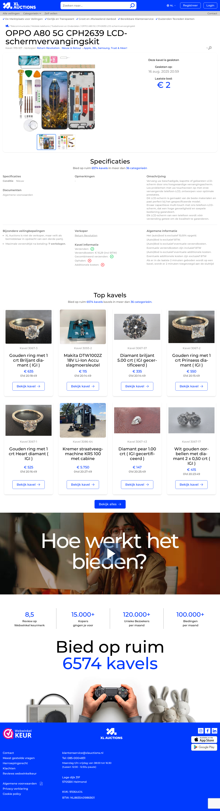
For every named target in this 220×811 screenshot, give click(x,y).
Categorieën (31, 13)
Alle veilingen (11, 13)
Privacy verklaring (15, 788)
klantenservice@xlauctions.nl (82, 753)
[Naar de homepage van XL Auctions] (19, 5)
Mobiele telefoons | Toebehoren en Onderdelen (55, 26)
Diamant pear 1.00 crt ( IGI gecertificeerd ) (137, 453)
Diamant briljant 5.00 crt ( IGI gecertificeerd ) (137, 360)
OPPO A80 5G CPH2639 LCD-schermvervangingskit (108, 26)
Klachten (9, 768)
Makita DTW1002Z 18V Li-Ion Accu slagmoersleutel (83, 360)
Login (210, 5)
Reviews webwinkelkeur (20, 773)
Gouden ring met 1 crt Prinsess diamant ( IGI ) (191, 360)
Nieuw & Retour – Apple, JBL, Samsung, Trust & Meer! (94, 48)
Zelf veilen (51, 13)
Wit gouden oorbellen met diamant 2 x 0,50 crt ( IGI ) (191, 456)
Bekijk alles (108, 504)
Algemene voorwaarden (18, 194)
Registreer (190, 5)
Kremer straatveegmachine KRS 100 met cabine (83, 453)
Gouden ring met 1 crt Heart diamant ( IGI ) (28, 453)
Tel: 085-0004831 (73, 758)
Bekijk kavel (26, 386)
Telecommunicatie (20, 26)
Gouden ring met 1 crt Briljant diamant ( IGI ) (28, 360)
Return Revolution (48, 48)
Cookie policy (12, 794)
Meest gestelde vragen (19, 758)
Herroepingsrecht (15, 763)
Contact (212, 13)
